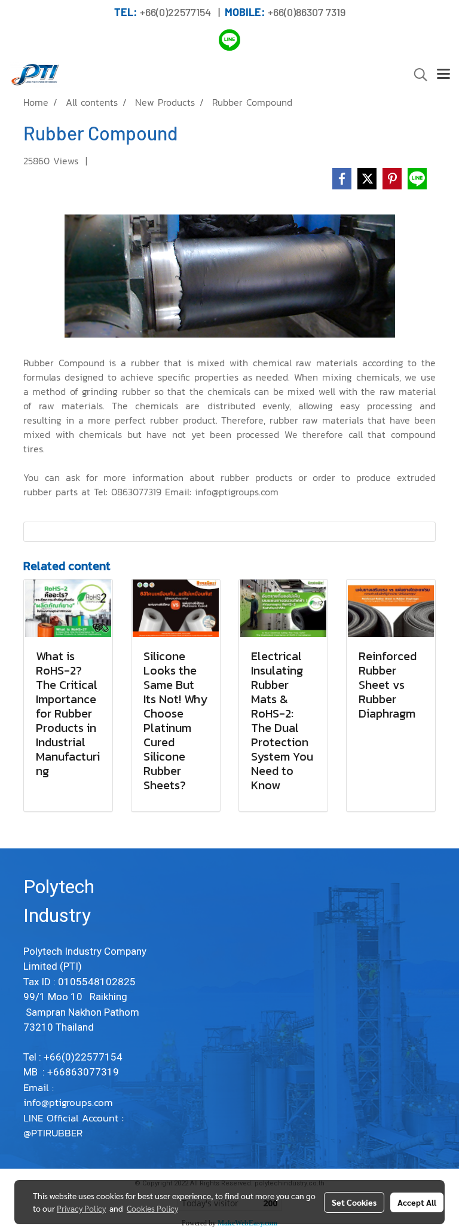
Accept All (416, 1202)
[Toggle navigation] (443, 75)
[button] (417, 74)
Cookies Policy (152, 1208)
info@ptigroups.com (70, 1102)
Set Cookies (354, 1202)
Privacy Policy (81, 1208)
